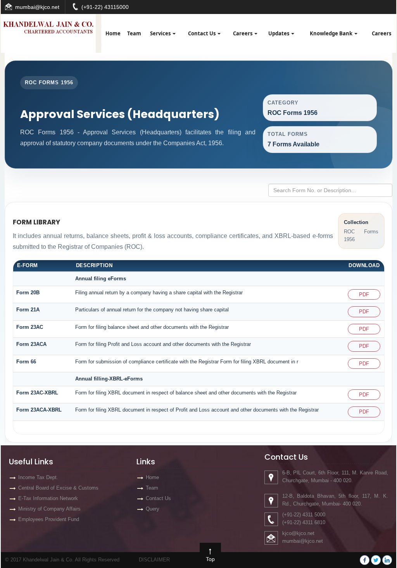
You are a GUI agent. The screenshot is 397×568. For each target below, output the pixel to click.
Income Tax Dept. (38, 477)
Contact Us (202, 33)
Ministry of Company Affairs (49, 509)
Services (161, 33)
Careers (243, 33)
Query (152, 509)
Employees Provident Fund (48, 519)
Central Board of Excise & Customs (58, 488)
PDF (364, 294)
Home (113, 33)
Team (134, 33)
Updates (279, 33)
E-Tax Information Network (48, 498)
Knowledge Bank (332, 33)
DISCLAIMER (154, 560)
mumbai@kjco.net (37, 7)
